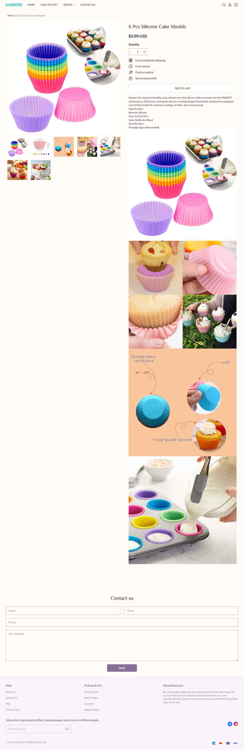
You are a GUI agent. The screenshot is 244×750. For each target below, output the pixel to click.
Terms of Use (12, 709)
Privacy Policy (91, 692)
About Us (10, 692)
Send (122, 668)
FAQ (8, 703)
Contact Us (11, 698)
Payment (89, 703)
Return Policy (91, 698)
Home (11, 15)
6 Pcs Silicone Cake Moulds (30, 15)
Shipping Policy (92, 709)
